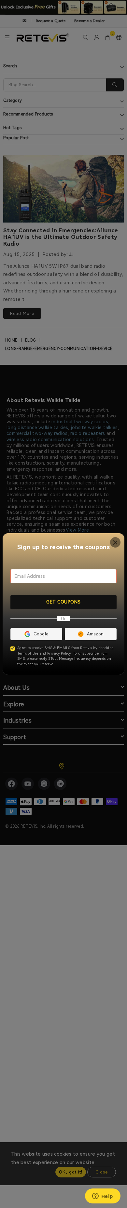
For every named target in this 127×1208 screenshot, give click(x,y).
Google (41, 633)
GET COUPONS (63, 601)
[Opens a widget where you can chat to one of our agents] (102, 1196)
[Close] (115, 542)
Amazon (95, 633)
